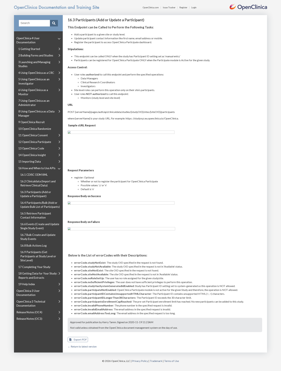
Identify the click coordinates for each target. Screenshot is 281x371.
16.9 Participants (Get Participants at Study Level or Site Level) (38, 256)
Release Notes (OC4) (29, 312)
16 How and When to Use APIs (36, 168)
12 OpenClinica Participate (34, 142)
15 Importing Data (29, 161)
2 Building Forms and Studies (35, 55)
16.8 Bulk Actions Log (33, 245)
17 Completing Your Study (34, 267)
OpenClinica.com (151, 7)
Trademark (156, 360)
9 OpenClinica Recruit (31, 122)
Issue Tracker (169, 7)
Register (183, 7)
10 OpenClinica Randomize (34, 128)
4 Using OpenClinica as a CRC (36, 72)
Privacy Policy (140, 360)
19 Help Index (26, 284)
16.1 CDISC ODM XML (34, 174)
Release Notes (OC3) (29, 318)
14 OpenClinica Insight (32, 155)
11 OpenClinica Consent (33, 135)
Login (193, 7)
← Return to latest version (82, 346)
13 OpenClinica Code (31, 148)
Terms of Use (171, 360)
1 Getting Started (29, 49)
